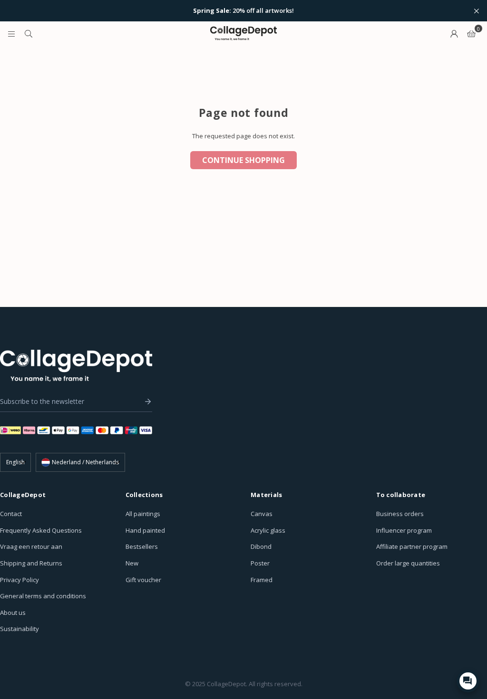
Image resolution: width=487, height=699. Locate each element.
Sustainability (19, 628)
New (132, 563)
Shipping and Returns (31, 563)
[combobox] (80, 462)
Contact (11, 513)
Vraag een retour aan (31, 546)
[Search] (28, 33)
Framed (262, 579)
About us (13, 612)
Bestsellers (142, 546)
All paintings (143, 513)
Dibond (261, 546)
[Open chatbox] (468, 681)
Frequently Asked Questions (41, 530)
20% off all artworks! (243, 11)
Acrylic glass (268, 530)
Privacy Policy (19, 579)
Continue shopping (243, 160)
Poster (260, 563)
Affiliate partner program (412, 546)
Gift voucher (143, 579)
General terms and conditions (43, 596)
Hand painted (145, 530)
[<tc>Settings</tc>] (454, 33)
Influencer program (404, 530)
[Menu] (11, 33)
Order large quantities (408, 563)
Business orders (400, 513)
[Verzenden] (145, 401)
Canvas (262, 513)
